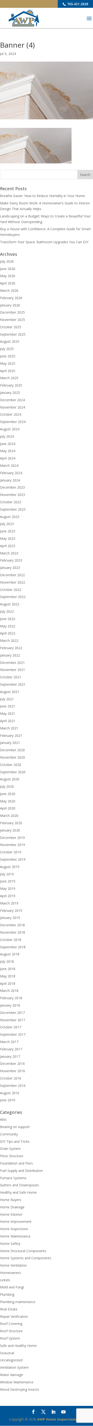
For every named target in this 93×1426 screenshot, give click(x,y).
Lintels (5, 1280)
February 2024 (11, 473)
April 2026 (7, 283)
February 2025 (11, 385)
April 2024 (7, 458)
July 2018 (7, 961)
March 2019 (9, 903)
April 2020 (7, 808)
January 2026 (10, 305)
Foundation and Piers (16, 1163)
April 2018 (7, 983)
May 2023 (7, 538)
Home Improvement (15, 1221)
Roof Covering (11, 1323)
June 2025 (7, 356)
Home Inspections (14, 1229)
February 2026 (11, 298)
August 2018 (9, 954)
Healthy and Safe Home (18, 1192)
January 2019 (10, 917)
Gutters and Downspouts (19, 1185)
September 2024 (13, 421)
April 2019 (7, 896)
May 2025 (7, 363)
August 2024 (9, 429)
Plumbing (7, 1294)
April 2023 (7, 546)
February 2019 (11, 910)
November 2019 (12, 844)
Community (9, 1134)
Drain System (10, 1148)
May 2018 (7, 976)
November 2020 (12, 757)
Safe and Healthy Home (18, 1345)
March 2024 (9, 465)
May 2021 (7, 713)
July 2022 (7, 611)
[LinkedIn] (53, 1412)
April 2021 (7, 721)
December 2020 (12, 750)
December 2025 (12, 312)
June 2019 (7, 881)
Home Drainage (12, 1207)
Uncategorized (11, 1360)
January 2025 (10, 392)
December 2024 (12, 400)
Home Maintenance (15, 1236)
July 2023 (7, 524)
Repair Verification (14, 1316)
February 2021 (11, 735)
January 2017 (10, 1056)
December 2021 (12, 662)
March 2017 (9, 1041)
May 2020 (7, 801)
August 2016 (9, 1093)
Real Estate (8, 1309)
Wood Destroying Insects (19, 1389)
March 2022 (9, 640)
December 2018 (12, 925)
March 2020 (9, 815)
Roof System (10, 1338)
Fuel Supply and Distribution (21, 1170)
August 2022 (9, 604)
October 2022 (10, 589)
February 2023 (11, 560)
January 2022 (10, 655)
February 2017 (11, 1049)
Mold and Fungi (12, 1287)
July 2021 (7, 699)
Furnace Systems (13, 1178)
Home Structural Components (23, 1251)
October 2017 (10, 1027)
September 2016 (13, 1085)
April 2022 (7, 633)
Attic (3, 1119)
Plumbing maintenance (17, 1302)
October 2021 (10, 677)
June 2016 (7, 1100)
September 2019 (13, 859)
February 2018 (11, 998)
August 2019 (9, 866)
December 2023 (12, 487)
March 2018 (9, 990)
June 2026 (7, 268)
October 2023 (10, 502)
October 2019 (10, 852)
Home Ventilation (13, 1265)
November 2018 (12, 932)
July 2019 (7, 874)
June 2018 (7, 969)
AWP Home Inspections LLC (60, 1419)
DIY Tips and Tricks (15, 1141)
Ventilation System (14, 1367)
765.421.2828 (77, 4)
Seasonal (7, 1353)
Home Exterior (11, 1214)
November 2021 (12, 669)
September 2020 (13, 772)
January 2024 (10, 480)
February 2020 (11, 823)
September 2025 (13, 334)
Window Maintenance (16, 1382)
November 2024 (12, 407)
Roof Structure (11, 1331)
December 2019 (12, 837)
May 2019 (7, 888)
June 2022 (7, 618)
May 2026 (7, 276)
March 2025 (9, 378)
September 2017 (13, 1034)
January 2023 (10, 567)
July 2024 (7, 436)
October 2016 (10, 1078)
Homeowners (10, 1272)
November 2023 (12, 494)
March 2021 (9, 728)
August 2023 (9, 516)
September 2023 (13, 509)
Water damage (11, 1374)
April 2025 (7, 371)
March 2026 (9, 290)
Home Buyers (10, 1199)
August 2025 (9, 341)
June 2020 (7, 794)
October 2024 (10, 414)
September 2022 (13, 596)
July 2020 (7, 786)
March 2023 (9, 553)
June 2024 (7, 443)
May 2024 (7, 451)
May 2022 (7, 626)
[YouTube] (63, 1412)
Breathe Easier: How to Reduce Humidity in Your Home (42, 195)
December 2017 (12, 1012)
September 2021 (13, 684)
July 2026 (7, 261)
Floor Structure (11, 1156)
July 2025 (7, 348)
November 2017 (12, 1020)
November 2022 (12, 582)
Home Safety (10, 1243)
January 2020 (10, 830)
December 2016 (12, 1063)
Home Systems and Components (25, 1258)
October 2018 (10, 939)
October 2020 (10, 764)
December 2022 (12, 575)
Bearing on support (15, 1127)
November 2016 (12, 1071)
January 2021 (10, 742)
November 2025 (12, 319)
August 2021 (9, 691)
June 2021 (7, 706)
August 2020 (9, 779)
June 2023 (7, 531)
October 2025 (10, 327)
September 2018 (13, 947)
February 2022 (11, 648)
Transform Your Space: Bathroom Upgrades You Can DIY (44, 242)
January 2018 (10, 1005)
